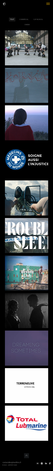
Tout (12, 19)
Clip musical (38, 19)
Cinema (27, 25)
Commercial (23, 19)
